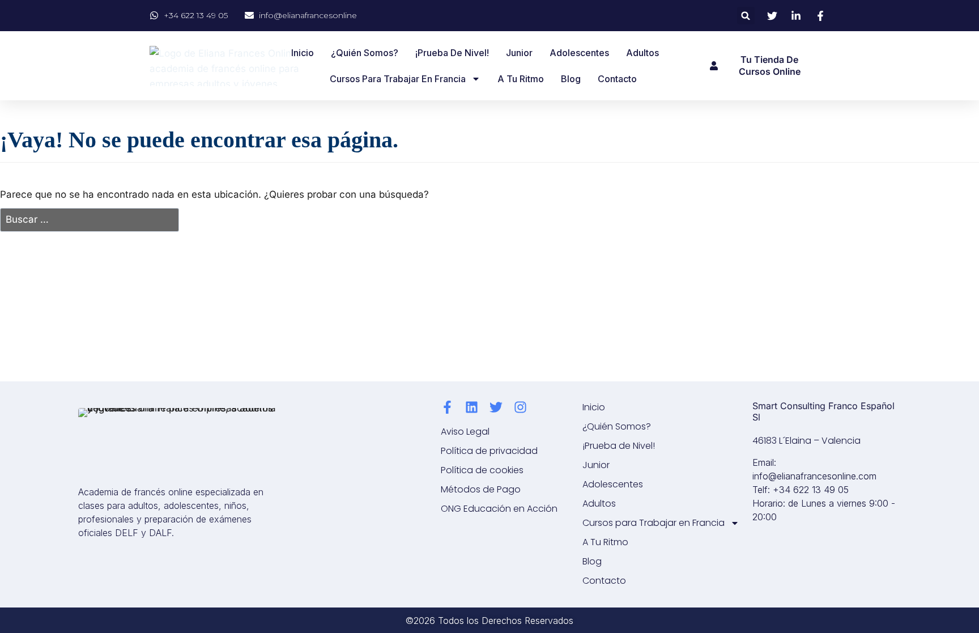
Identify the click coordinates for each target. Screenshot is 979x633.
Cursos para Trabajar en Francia (398, 78)
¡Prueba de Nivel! (452, 52)
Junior (519, 52)
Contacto (617, 78)
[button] (746, 15)
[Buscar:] (89, 220)
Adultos (642, 52)
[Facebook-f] (447, 407)
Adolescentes (579, 52)
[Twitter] (496, 407)
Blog (571, 78)
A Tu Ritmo (520, 78)
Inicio (302, 52)
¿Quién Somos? (364, 52)
